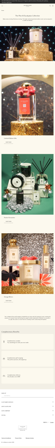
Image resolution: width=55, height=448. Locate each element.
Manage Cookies (30, 438)
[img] (53, 6)
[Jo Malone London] (27, 6)
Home (2, 10)
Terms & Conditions (6, 438)
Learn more (9, 2)
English (52, 422)
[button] (2, 6)
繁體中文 (45, 422)
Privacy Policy (18, 438)
